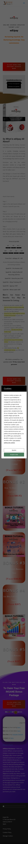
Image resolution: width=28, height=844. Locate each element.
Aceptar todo (14, 454)
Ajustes (14, 450)
